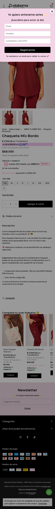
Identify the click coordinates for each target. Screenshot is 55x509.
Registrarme (27, 49)
